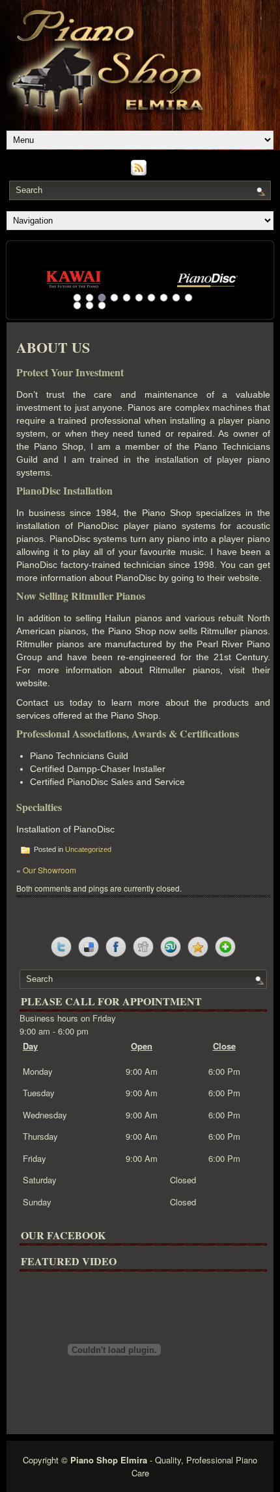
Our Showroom (49, 869)
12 (90, 305)
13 (102, 305)
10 (189, 298)
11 (77, 305)
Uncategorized (88, 849)
